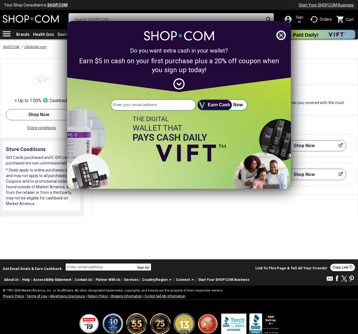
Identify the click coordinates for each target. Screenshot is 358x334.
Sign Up (143, 267)
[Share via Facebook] (337, 279)
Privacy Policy (13, 296)
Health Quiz (43, 34)
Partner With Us (108, 280)
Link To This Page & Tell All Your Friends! (291, 268)
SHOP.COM (11, 47)
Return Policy (98, 296)
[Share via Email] (330, 280)
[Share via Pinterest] (351, 279)
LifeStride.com (35, 47)
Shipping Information (126, 296)
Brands (23, 34)
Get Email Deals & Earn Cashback (32, 269)
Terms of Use (37, 296)
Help (26, 280)
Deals (63, 34)
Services (131, 280)
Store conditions (41, 128)
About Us (11, 280)
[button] (158, 280)
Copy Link (343, 267)
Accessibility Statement (52, 280)
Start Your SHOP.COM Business (326, 5)
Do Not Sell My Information (165, 296)
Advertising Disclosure (67, 296)
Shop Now (27, 116)
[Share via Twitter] (344, 279)
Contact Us (83, 280)
